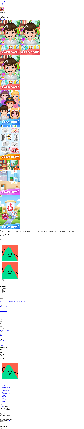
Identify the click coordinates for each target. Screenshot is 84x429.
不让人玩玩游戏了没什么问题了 (4, 306)
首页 (2, 2)
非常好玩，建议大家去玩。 (3, 311)
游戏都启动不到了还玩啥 (3, 345)
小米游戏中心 (2, 1)
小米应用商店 (1, 405)
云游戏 (2, 3)
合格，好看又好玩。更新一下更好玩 (4, 330)
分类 (2, 4)
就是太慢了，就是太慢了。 (3, 340)
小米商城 (4, 405)
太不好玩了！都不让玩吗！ (3, 335)
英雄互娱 (7, 405)
